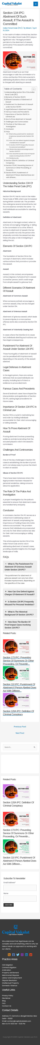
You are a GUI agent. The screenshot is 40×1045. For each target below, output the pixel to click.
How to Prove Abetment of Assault (18, 119)
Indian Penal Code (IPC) (12, 28)
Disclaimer (6, 998)
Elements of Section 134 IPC (16, 97)
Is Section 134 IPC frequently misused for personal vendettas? (21, 146)
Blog (4, 1001)
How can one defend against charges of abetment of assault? (22, 141)
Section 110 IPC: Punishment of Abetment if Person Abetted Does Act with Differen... (20, 175)
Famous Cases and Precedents (17, 112)
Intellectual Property (10, 983)
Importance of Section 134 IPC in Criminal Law (17, 115)
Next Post (20, 733)
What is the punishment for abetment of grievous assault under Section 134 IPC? (21, 136)
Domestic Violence (9, 985)
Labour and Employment (12, 978)
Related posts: (14, 158)
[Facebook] (13, 954)
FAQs (8, 132)
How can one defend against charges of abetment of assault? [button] (20, 593)
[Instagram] (22, 954)
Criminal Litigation (9, 967)
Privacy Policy (7, 995)
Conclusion (10, 129)
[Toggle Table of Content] (32, 89)
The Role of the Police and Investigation (15, 125)
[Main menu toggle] (35, 4)
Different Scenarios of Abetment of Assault (19, 101)
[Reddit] (30, 954)
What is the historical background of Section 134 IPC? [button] (19, 613)
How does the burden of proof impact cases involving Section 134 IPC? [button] (18, 625)
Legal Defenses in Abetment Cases (19, 109)
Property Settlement (10, 972)
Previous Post (20, 726)
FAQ (3, 1003)
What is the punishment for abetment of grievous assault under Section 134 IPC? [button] (19, 567)
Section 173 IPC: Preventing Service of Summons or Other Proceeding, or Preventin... (19, 167)
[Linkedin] (26, 954)
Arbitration (6, 970)
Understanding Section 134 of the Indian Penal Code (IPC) (20, 93)
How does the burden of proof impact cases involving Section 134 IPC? (21, 155)
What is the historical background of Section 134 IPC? (21, 150)
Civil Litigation (7, 965)
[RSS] (9, 954)
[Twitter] (17, 954)
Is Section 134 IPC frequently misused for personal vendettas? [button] (19, 603)
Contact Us (6, 1006)
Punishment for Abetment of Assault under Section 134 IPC (19, 105)
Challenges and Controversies (17, 122)
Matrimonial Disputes (10, 975)
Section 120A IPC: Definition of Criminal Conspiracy (20, 162)
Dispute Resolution (9, 980)
